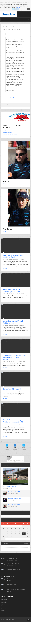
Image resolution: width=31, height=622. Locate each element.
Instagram (3, 610)
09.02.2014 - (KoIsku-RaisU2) (14, 569)
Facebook (3, 608)
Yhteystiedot (4, 605)
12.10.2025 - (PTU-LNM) (14, 491)
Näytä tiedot (18, 7)
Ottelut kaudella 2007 (8, 132)
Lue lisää (5, 268)
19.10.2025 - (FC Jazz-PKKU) (10, 486)
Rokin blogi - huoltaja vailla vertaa (16, 578)
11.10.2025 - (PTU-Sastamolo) (15, 504)
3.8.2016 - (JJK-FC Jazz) (12, 558)
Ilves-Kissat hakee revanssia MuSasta (16, 589)
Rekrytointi (3, 604)
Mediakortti (3, 602)
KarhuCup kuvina (11, 584)
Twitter (2, 612)
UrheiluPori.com (9, 619)
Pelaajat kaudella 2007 (8, 130)
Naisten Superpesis (13, 259)
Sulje (29, 9)
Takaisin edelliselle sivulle (8, 97)
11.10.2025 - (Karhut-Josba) (14, 498)
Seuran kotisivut (13, 134)
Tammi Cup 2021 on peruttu (12, 389)
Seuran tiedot (6, 134)
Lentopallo (10, 571)
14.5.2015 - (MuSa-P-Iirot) (13, 563)
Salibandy (11, 493)
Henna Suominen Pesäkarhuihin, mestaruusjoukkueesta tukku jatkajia (15, 358)
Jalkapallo (6, 488)
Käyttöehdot (4, 599)
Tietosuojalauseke (5, 601)
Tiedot (4, 183)
